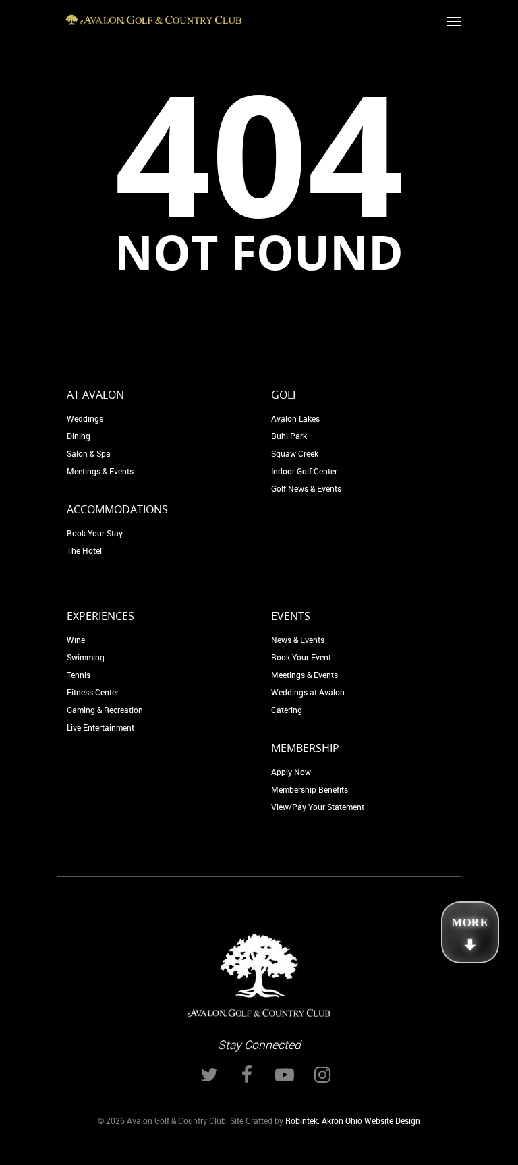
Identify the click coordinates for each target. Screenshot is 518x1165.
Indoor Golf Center (304, 470)
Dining (78, 435)
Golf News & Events (306, 488)
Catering (286, 709)
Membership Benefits (309, 789)
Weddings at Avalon (308, 692)
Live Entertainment (100, 727)
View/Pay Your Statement (317, 806)
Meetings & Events (100, 470)
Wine (76, 639)
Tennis (78, 674)
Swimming (86, 657)
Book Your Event (301, 657)
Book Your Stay (95, 533)
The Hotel (84, 550)
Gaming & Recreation (105, 709)
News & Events (297, 639)
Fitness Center (93, 692)
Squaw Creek (294, 453)
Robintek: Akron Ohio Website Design (352, 1120)
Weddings (85, 418)
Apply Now (291, 771)
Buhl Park (289, 435)
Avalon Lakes (295, 418)
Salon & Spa (89, 453)
